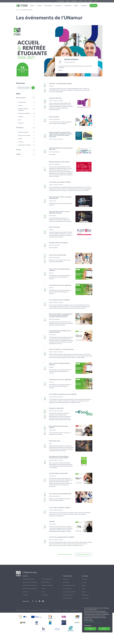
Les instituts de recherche (69, 585)
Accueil (17, 9)
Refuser (104, 628)
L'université (66, 579)
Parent (43, 592)
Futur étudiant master (47, 579)
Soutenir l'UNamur (67, 598)
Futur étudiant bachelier (29, 579)
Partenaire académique (47, 585)
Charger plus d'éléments (83, 554)
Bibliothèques (74, 1)
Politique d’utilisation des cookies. (92, 622)
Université (83, 5)
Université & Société (68, 595)
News (85, 1)
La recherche (58, 5)
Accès (83, 588)
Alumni (43, 588)
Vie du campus (48, 5)
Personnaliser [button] (87, 625)
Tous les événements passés (64, 554)
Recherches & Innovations (69, 592)
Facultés (39, 5)
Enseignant (25, 592)
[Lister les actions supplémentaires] (96, 1)
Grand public (45, 595)
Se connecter (85, 598)
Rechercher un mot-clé (23, 87)
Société (76, 5)
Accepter (90, 628)
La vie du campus (67, 588)
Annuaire (68, 1)
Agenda (90, 1)
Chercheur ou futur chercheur (30, 585)
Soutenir (81, 1)
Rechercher (61, 1)
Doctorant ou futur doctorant (30, 582)
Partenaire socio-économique (30, 588)
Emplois (84, 592)
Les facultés (66, 582)
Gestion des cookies (75, 610)
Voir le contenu (57, 51)
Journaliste (25, 595)
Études (32, 5)
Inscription (93, 5)
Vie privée (66, 610)
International (68, 5)
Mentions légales (57, 610)
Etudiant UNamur (46, 582)
